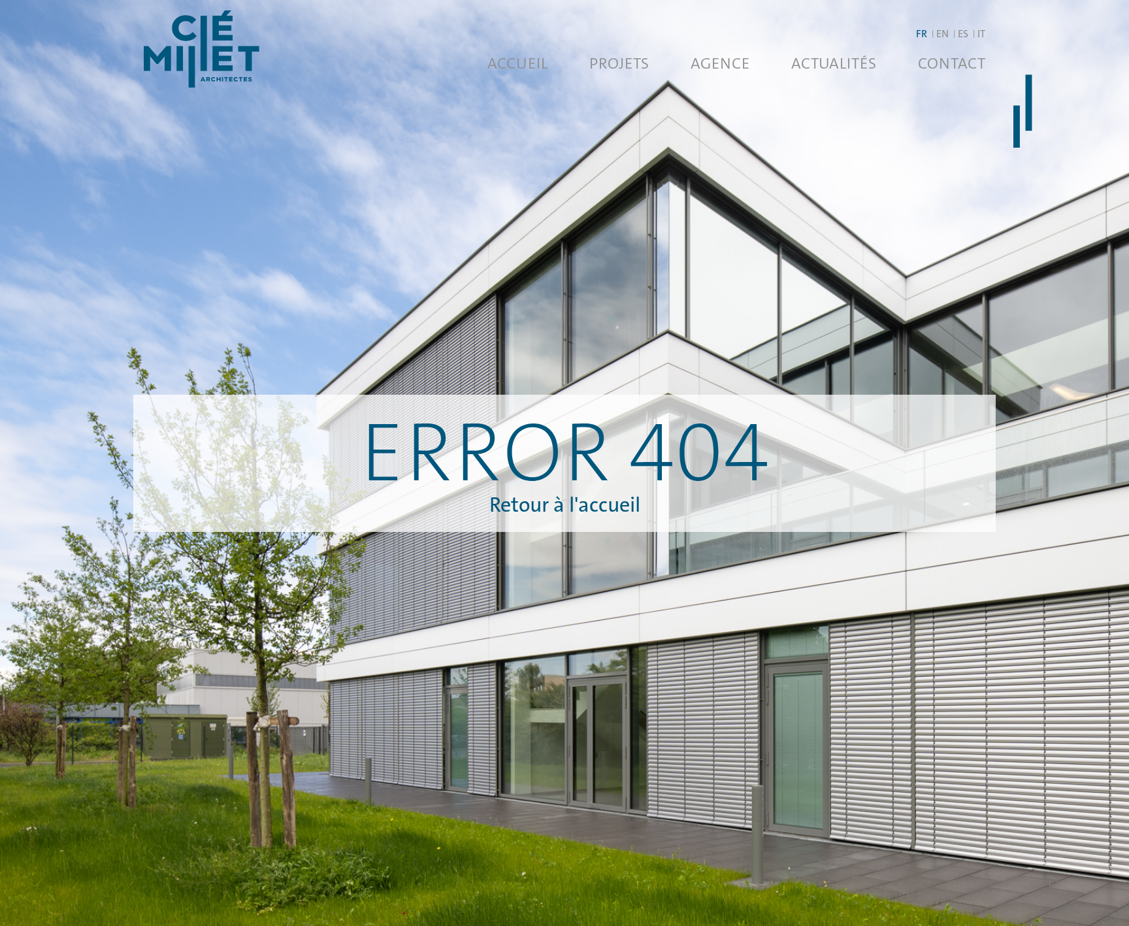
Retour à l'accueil (564, 504)
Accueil (517, 63)
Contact (951, 63)
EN (942, 34)
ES (963, 34)
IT (981, 34)
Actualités (833, 63)
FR (921, 34)
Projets (619, 63)
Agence (720, 63)
